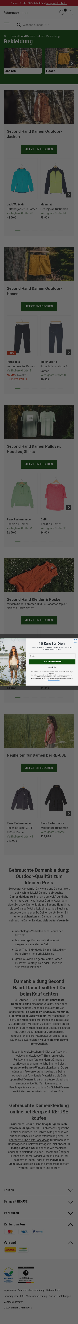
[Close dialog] (75, 641)
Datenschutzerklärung (54, 680)
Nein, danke (52, 667)
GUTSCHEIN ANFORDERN (52, 662)
